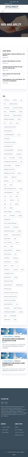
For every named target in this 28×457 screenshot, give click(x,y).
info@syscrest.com (8, 3)
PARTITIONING (7, 254)
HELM (20, 188)
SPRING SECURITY (8, 285)
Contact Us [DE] (5, 427)
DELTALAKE (12, 157)
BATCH (19, 119)
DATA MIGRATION (8, 146)
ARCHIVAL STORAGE (17, 107)
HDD (5, 184)
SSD (17, 304)
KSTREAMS (12, 215)
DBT (5, 157)
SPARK (15, 277)
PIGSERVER (6, 258)
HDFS (11, 184)
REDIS (12, 265)
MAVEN (19, 231)
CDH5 (17, 123)
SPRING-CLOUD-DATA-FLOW (10, 292)
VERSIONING (13, 315)
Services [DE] (5, 429)
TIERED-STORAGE (17, 308)
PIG (15, 254)
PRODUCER (15, 258)
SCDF (22, 269)
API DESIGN (6, 107)
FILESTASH (17, 165)
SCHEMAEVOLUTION (9, 273)
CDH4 (11, 123)
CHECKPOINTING (8, 130)
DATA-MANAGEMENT (9, 150)
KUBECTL (20, 215)
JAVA (5, 204)
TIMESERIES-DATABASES (9, 312)
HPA (11, 196)
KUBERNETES (7, 219)
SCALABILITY (7, 269)
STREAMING (7, 308)
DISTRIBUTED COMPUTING (10, 161)
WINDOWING (7, 319)
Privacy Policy (5, 432)
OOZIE (11, 246)
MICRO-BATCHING (16, 234)
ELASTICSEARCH (7, 165)
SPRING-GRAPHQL (8, 304)
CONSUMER (6, 138)
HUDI (16, 196)
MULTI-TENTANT (8, 242)
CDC (5, 123)
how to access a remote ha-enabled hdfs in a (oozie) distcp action (13, 339)
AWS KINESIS (13, 111)
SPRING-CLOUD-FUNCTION (10, 296)
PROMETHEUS (7, 261)
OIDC (5, 246)
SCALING (15, 269)
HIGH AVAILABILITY (8, 192)
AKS (5, 103)
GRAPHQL (6, 181)
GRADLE (6, 177)
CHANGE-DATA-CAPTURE (10, 127)
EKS (21, 161)
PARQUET (18, 250)
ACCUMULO (6, 100)
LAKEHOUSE (7, 227)
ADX (21, 100)
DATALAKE (18, 154)
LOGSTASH (15, 227)
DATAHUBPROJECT (8, 154)
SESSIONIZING (7, 277)
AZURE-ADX (6, 115)
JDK (10, 204)
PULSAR (16, 261)
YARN (15, 319)
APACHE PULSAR (13, 103)
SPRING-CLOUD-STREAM (9, 300)
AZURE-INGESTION (17, 115)
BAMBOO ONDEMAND (9, 119)
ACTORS (15, 100)
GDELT (19, 173)
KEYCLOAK (17, 211)
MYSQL (17, 242)
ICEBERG (12, 200)
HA (13, 181)
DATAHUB (19, 150)
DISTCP (20, 157)
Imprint (14, 454)
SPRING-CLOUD (7, 288)
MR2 (15, 238)
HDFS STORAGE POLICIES (10, 188)
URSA (5, 315)
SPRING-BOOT (19, 285)
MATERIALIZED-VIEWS (9, 231)
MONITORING (7, 238)
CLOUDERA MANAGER (9, 134)
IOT (18, 200)
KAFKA (10, 207)
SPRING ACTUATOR (8, 281)
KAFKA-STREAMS (8, 211)
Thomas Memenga (8, 336)
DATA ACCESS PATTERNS (9, 142)
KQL (5, 215)
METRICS (6, 234)
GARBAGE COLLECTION (9, 169)
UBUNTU (21, 312)
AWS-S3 (21, 111)
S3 (17, 265)
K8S (5, 207)
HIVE (18, 192)
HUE (5, 200)
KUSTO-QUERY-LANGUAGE (10, 223)
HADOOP (19, 181)
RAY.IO (5, 265)
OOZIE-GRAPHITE (8, 250)
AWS (5, 111)
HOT (5, 196)
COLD (19, 134)
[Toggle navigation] (2, 11)
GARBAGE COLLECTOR (9, 173)
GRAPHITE (13, 177)
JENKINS (17, 204)
